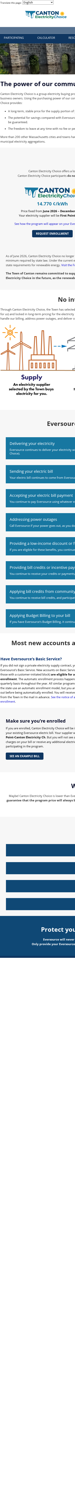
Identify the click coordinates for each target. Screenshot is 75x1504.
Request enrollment (52, 233)
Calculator (46, 38)
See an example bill (25, 756)
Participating (14, 38)
